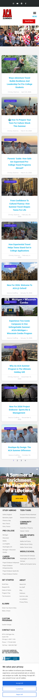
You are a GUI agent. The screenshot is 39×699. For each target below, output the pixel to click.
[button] (34, 13)
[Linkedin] (22, 4)
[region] (19, 681)
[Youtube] (17, 4)
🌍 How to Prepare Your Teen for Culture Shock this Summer (19, 123)
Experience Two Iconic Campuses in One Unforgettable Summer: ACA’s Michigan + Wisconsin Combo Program (19, 327)
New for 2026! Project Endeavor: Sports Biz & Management (19, 409)
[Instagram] (13, 4)
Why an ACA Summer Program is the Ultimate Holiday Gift (19, 369)
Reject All (19, 694)
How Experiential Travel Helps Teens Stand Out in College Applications (19, 247)
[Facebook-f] (26, 4)
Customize (19, 689)
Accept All (19, 683)
